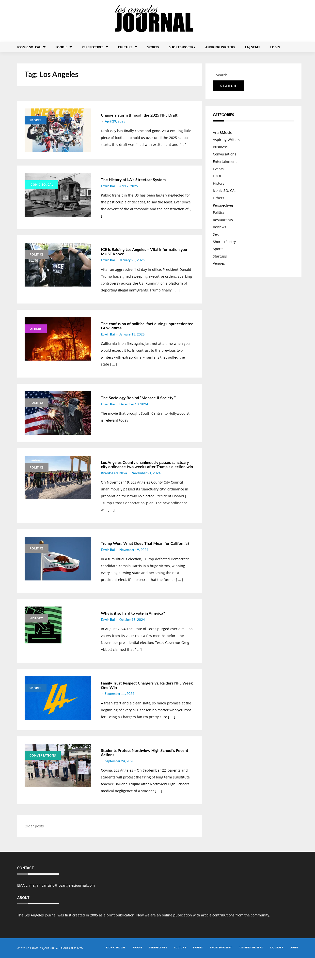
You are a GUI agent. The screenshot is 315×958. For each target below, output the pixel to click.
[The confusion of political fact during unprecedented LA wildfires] (58, 339)
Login (275, 47)
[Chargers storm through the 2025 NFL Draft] (58, 130)
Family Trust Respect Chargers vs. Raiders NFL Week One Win (147, 685)
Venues (219, 263)
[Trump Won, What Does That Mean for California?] (58, 558)
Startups (220, 256)
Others (36, 329)
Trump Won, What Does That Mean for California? (145, 544)
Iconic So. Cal (29, 47)
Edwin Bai (108, 186)
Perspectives (92, 47)
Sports (153, 47)
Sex (216, 234)
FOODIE (61, 47)
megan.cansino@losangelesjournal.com (62, 885)
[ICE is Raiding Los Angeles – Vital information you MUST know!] (58, 265)
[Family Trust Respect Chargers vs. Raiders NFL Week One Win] (58, 698)
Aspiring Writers (220, 47)
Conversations (43, 755)
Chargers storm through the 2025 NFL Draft (139, 115)
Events (218, 169)
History (36, 618)
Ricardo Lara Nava (114, 473)
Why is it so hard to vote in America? (133, 613)
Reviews (219, 227)
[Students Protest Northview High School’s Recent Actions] (58, 766)
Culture (125, 47)
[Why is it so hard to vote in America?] (58, 625)
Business (220, 147)
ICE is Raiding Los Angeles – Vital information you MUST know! (144, 252)
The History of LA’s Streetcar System (133, 180)
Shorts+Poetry (182, 47)
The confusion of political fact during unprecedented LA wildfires (147, 326)
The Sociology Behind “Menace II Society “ (138, 398)
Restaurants (223, 219)
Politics (37, 254)
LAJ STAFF (252, 47)
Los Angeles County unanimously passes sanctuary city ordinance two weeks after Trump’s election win (147, 465)
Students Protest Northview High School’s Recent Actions (144, 753)
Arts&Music (222, 132)
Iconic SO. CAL (41, 184)
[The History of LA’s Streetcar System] (58, 195)
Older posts (34, 826)
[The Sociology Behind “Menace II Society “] (58, 413)
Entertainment (225, 161)
